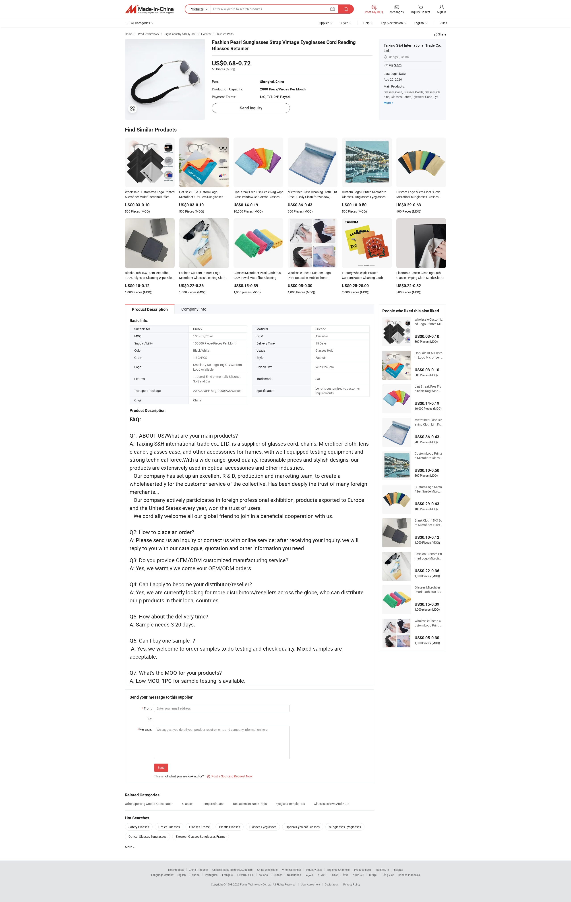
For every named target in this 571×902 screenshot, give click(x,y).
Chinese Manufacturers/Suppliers (232, 869)
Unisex (197, 329)
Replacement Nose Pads (250, 804)
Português (211, 875)
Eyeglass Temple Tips (290, 804)
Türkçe (373, 875)
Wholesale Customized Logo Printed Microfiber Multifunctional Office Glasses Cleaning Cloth (429, 321)
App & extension (392, 23)
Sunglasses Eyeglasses (345, 827)
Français (227, 875)
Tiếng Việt (387, 875)
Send (161, 767)
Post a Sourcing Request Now (229, 776)
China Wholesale (267, 869)
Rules (443, 23)
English (181, 875)
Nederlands (294, 875)
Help (366, 23)
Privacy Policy (351, 884)
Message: (144, 729)
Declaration (332, 884)
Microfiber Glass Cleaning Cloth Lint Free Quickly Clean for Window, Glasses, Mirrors (429, 422)
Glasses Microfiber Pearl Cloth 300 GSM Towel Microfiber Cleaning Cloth (428, 589)
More (387, 102)
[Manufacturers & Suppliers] (149, 9)
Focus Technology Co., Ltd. (256, 884)
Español (195, 875)
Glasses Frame (199, 827)
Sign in (441, 12)
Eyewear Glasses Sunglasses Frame (200, 836)
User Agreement (310, 884)
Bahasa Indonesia (409, 875)
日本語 (334, 875)
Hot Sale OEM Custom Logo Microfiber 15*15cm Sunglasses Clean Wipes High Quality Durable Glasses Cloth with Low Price (429, 355)
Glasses (187, 804)
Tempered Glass (213, 804)
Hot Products (176, 869)
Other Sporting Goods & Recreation (149, 804)
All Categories (140, 23)
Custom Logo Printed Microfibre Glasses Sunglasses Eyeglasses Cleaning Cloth (429, 455)
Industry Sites (314, 869)
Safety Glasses (138, 827)
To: (150, 719)
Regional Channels (338, 869)
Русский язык (245, 875)
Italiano (263, 875)
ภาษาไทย (358, 875)
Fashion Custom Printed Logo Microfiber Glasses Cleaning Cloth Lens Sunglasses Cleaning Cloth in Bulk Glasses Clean (428, 556)
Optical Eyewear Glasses (303, 827)
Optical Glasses (169, 827)
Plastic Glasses (229, 827)
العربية (309, 875)
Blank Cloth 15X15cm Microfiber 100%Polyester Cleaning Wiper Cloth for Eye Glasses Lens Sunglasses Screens (428, 522)
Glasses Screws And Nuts (331, 804)
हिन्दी (345, 875)
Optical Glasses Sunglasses (147, 836)
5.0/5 (397, 65)
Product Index (362, 869)
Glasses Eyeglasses (262, 827)
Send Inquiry (251, 108)
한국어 (322, 875)
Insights (398, 869)
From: (147, 708)
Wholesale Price (291, 869)
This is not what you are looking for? (179, 776)
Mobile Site (382, 869)
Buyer (344, 23)
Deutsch (277, 875)
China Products (198, 869)
